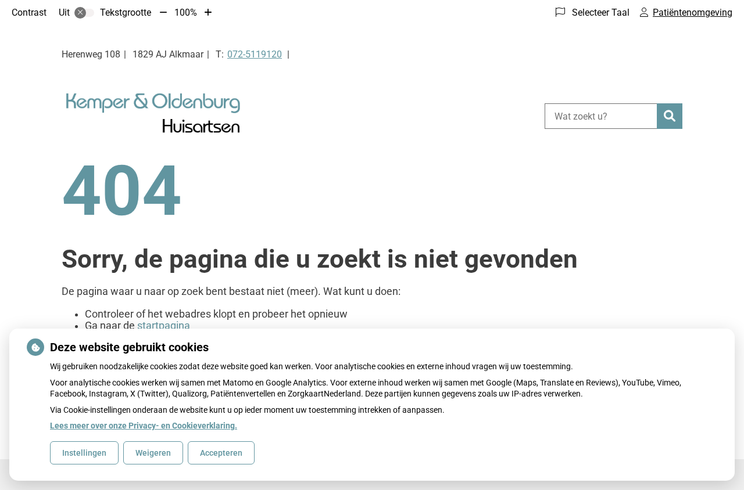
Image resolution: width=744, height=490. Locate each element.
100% (185, 12)
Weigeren (153, 452)
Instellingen (84, 452)
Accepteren (221, 452)
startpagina (163, 326)
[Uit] (84, 13)
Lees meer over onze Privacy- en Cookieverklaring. (143, 425)
